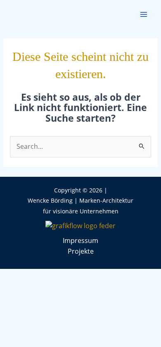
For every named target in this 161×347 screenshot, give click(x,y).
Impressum (80, 240)
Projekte (81, 251)
